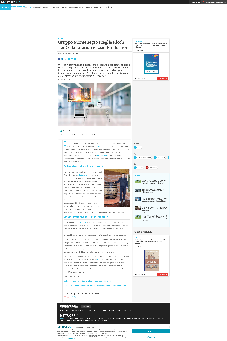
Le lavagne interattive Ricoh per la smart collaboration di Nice (88, 281)
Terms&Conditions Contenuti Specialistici (109, 310)
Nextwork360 (64, 318)
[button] (5, 7)
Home (60, 54)
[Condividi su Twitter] (65, 58)
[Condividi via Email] (68, 58)
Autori (67, 310)
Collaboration (101, 155)
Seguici (85, 306)
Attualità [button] (45, 7)
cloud (99, 259)
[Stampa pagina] (75, 58)
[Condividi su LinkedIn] (62, 58)
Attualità (68, 54)
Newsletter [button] (108, 7)
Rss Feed (78, 310)
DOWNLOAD (162, 78)
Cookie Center (127, 310)
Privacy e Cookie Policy (89, 310)
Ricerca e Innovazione (76, 7)
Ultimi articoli (37, 7)
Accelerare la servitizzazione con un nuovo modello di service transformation (94, 285)
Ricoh (98, 146)
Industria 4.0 (77, 54)
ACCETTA (151, 331)
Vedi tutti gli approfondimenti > (159, 225)
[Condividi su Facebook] (58, 58)
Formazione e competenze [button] (93, 7)
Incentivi (65, 7)
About (62, 310)
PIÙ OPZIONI (151, 337)
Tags (72, 310)
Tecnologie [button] (55, 7)
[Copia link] (71, 58)
